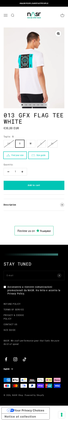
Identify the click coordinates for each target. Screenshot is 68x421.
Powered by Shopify (34, 395)
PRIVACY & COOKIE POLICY (14, 317)
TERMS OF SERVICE (14, 309)
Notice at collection (20, 416)
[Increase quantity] (22, 171)
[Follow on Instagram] (15, 359)
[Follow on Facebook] (6, 359)
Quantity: (9, 164)
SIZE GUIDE (10, 330)
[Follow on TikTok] (24, 359)
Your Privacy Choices (29, 410)
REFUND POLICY (12, 304)
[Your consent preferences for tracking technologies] (61, 414)
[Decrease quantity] (8, 171)
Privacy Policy (15, 293)
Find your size (17, 155)
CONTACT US (10, 324)
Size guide (41, 155)
